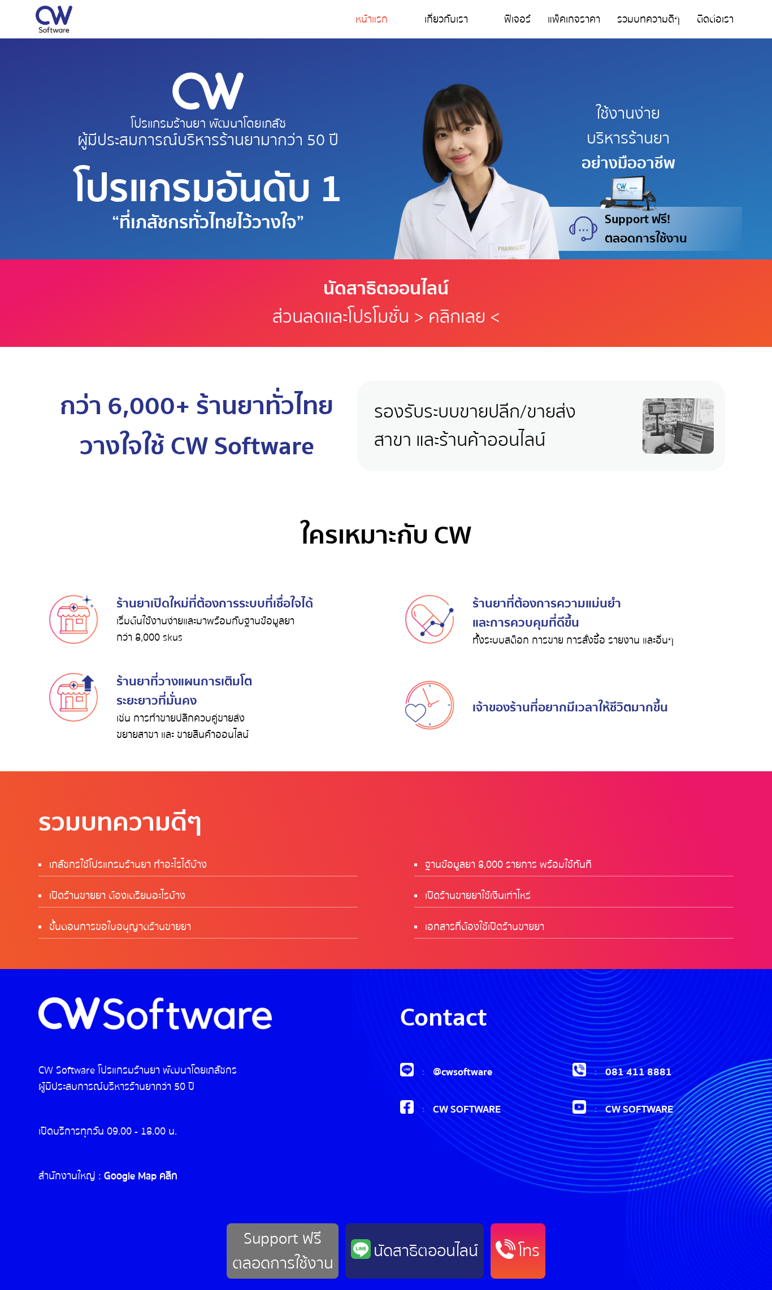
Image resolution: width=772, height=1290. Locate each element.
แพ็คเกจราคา (574, 19)
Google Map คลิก (140, 1176)
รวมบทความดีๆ (648, 19)
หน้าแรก (371, 19)
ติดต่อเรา (715, 19)
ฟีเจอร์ (517, 19)
